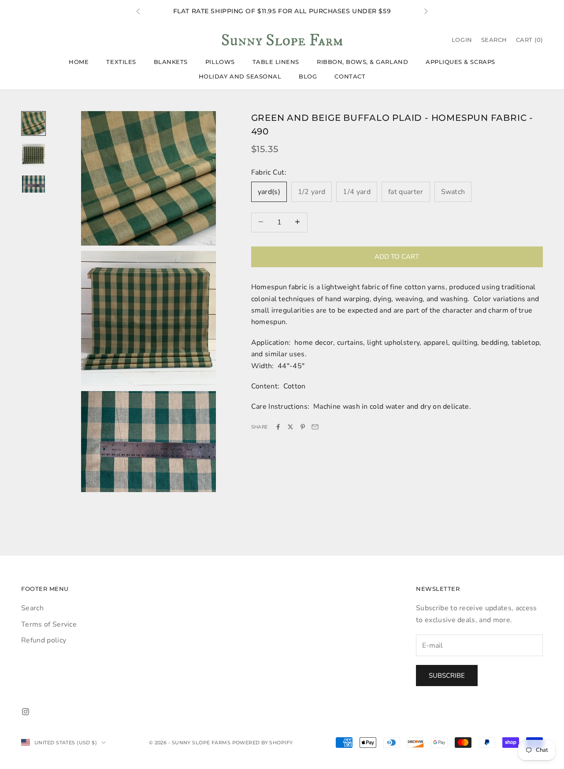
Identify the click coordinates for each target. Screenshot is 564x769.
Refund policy (43, 640)
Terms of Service (49, 624)
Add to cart (397, 256)
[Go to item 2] (33, 155)
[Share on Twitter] (290, 426)
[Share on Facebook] (278, 426)
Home (79, 61)
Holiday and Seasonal (240, 76)
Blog (308, 76)
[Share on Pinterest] (302, 426)
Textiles (121, 61)
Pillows (220, 61)
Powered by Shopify (262, 742)
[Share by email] (315, 426)
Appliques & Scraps (460, 61)
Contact (349, 76)
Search (32, 608)
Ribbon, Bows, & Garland (362, 61)
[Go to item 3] (33, 184)
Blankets (171, 61)
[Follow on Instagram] (25, 711)
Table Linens (275, 61)
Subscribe (447, 675)
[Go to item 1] (33, 123)
